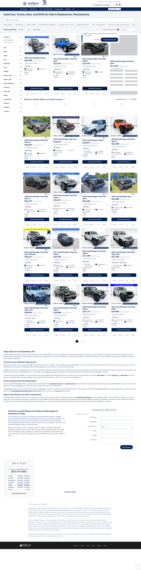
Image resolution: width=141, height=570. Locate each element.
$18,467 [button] (62, 144)
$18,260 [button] (33, 147)
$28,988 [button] (62, 319)
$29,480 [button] (120, 318)
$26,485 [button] (62, 262)
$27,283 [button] (120, 262)
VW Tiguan (19, 393)
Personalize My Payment (36, 90)
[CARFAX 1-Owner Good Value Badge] (56, 78)
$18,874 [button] (91, 145)
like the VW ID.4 (37, 398)
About (88, 553)
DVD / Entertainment (99, 24)
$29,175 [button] (91, 318)
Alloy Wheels (8, 24)
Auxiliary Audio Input (83, 24)
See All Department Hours (19, 501)
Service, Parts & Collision (46, 9)
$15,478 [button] (91, 64)
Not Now (97, 39)
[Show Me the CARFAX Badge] (114, 160)
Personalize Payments (109, 39)
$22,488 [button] (120, 146)
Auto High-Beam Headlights (48, 24)
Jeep (28, 29)
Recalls (105, 553)
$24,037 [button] (62, 204)
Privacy (93, 553)
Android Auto (20, 24)
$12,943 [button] (62, 64)
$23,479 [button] (33, 205)
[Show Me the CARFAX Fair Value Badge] (85, 78)
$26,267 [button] (33, 262)
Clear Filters (36, 29)
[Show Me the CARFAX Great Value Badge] (56, 158)
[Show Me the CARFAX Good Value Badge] (27, 75)
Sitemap (99, 553)
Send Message (126, 455)
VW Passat (9, 396)
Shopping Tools (59, 9)
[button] (36, 68)
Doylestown (58, 398)
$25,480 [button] (120, 203)
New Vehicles (23, 9)
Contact (82, 553)
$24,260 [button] (91, 205)
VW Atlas (100, 396)
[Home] (25, 3)
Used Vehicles (33, 9)
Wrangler (21, 29)
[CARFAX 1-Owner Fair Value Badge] (56, 277)
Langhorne (42, 396)
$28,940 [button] (33, 319)
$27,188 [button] (91, 261)
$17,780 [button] (119, 67)
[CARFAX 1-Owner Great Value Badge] (114, 216)
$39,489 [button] (33, 61)
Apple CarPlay (31, 24)
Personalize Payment (29, 65)
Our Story (67, 9)
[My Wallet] (117, 4)
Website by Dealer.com (25, 553)
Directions (76, 553)
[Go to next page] (83, 349)
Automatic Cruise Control (66, 24)
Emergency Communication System (119, 24)
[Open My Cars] (119, 4)
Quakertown (48, 379)
